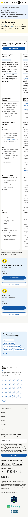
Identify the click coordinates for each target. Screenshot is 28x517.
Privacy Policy (4, 451)
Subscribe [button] (19, 456)
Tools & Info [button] (4, 412)
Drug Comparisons (15, 7)
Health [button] (3, 416)
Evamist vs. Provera (19, 349)
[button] (16, 2)
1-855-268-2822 (5, 485)
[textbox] (14, 441)
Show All (4, 371)
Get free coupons (13, 48)
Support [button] (3, 420)
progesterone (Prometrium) (10, 139)
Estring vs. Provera (8, 349)
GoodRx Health (4, 7)
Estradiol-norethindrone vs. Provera (12, 346)
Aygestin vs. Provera (8, 340)
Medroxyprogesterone (7, 25)
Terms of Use (14, 450)
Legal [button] (2, 429)
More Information (14, 284)
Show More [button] (5, 354)
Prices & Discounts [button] (6, 408)
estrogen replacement (11, 73)
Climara (12, 26)
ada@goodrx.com (15, 485)
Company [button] (3, 424)
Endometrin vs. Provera (9, 343)
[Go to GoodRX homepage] (4, 2)
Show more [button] (4, 30)
